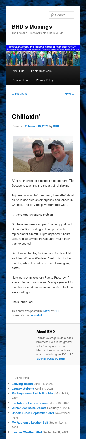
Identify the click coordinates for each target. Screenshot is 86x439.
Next (69, 94)
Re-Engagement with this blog (33, 393)
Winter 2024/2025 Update (29, 407)
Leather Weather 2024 (27, 432)
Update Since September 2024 (33, 413)
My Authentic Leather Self (30, 422)
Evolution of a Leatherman (30, 403)
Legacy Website (23, 388)
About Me (19, 71)
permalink (36, 315)
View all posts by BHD (52, 358)
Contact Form (21, 80)
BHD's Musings (32, 26)
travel (46, 311)
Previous (19, 94)
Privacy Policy (44, 80)
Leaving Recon (22, 383)
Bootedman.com (41, 71)
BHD (56, 126)
